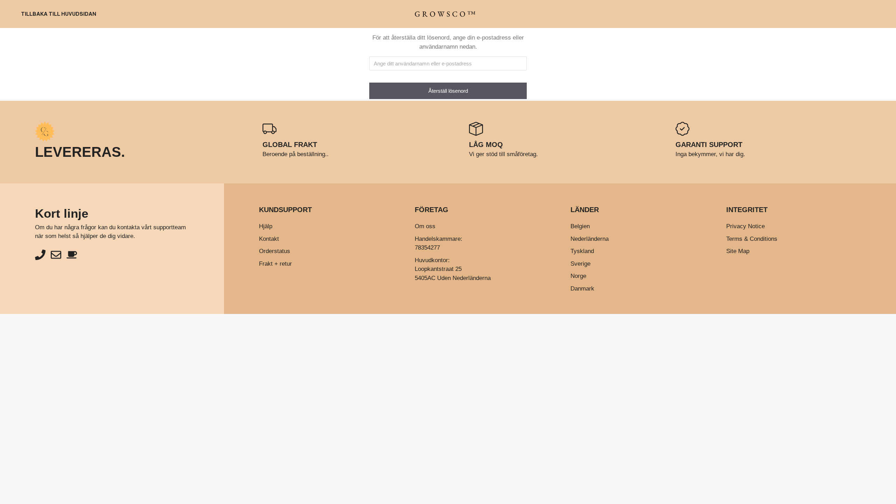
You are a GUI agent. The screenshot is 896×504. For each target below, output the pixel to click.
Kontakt (269, 239)
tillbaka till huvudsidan (58, 14)
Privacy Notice (745, 226)
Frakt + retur (275, 263)
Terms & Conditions (751, 239)
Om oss (425, 226)
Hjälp (265, 226)
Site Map (737, 251)
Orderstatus (274, 251)
